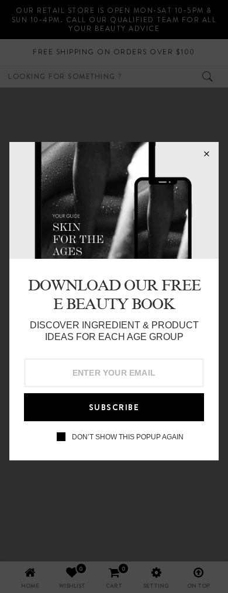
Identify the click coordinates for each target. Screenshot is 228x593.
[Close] (206, 154)
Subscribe (114, 407)
